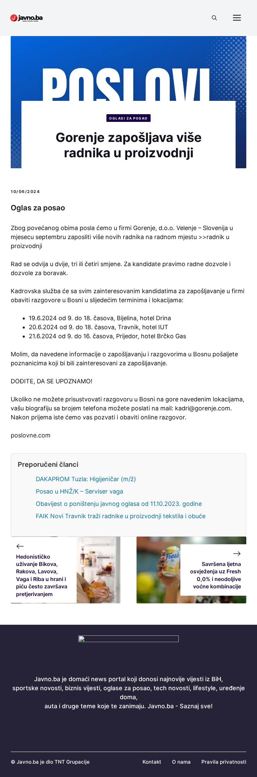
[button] (214, 18)
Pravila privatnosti (223, 762)
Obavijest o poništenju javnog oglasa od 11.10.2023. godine (119, 503)
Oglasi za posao (128, 118)
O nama (181, 762)
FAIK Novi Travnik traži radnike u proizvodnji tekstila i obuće (120, 516)
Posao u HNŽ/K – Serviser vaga (79, 491)
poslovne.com (31, 435)
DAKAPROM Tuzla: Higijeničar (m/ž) (86, 478)
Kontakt (152, 762)
